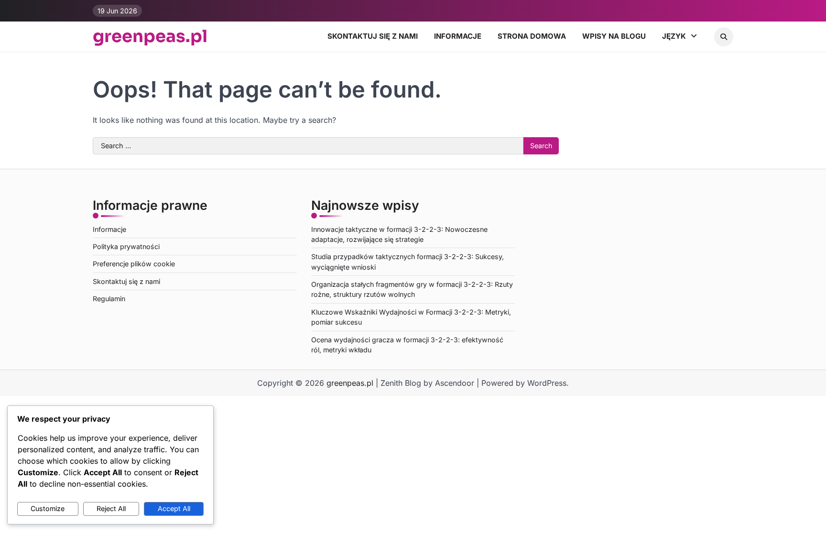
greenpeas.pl (150, 36)
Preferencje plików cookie (134, 264)
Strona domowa (532, 36)
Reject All (111, 508)
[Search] (723, 36)
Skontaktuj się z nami (372, 36)
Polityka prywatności (126, 246)
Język (674, 36)
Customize (48, 508)
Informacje (457, 36)
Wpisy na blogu (614, 36)
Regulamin (109, 298)
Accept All (174, 508)
